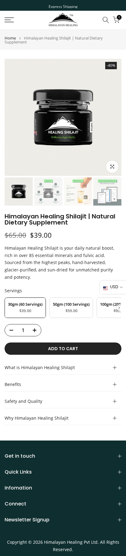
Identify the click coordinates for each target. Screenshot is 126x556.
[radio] (25, 307)
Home (10, 38)
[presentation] (119, 308)
